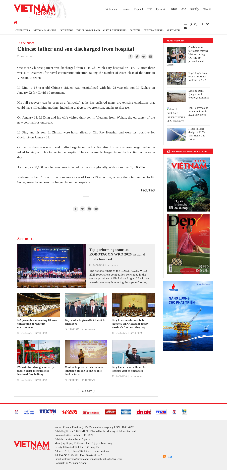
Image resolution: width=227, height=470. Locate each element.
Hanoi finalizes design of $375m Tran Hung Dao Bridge (197, 134)
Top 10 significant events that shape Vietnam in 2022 (197, 76)
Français (125, 9)
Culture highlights (114, 30)
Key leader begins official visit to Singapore (85, 321)
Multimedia (173, 30)
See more (26, 238)
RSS (170, 456)
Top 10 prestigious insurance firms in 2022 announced (198, 111)
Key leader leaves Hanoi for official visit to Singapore (129, 369)
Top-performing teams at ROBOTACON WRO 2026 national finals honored (117, 254)
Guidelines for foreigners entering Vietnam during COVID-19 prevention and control (187, 56)
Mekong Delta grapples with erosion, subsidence (198, 94)
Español (138, 9)
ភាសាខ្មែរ (194, 9)
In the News (66, 30)
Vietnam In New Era (45, 30)
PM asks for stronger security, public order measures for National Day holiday (36, 371)
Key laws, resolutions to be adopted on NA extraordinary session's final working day (130, 323)
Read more (86, 390)
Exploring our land (88, 30)
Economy (135, 30)
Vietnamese (111, 9)
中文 (149, 9)
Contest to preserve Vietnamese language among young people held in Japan (84, 371)
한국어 (207, 9)
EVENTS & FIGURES (154, 30)
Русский (161, 9)
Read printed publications (190, 151)
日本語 (173, 9)
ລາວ (183, 9)
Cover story (22, 30)
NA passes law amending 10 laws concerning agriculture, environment (37, 323)
